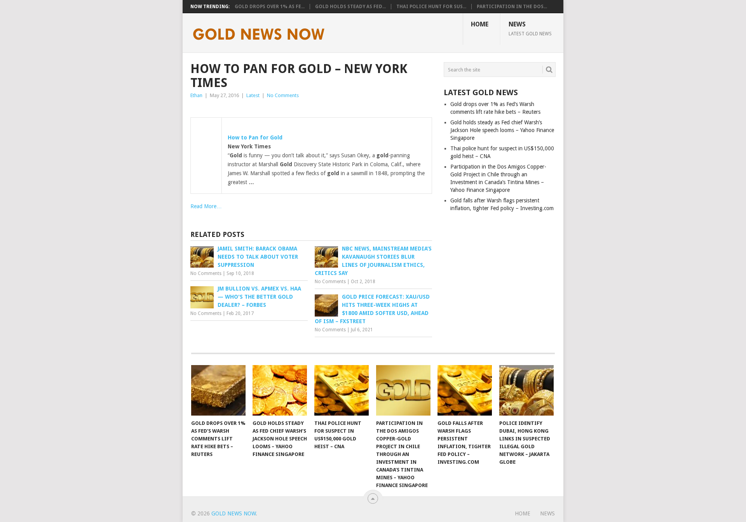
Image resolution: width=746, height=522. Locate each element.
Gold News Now (233, 513)
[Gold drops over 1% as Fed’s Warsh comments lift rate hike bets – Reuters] (218, 390)
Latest (253, 95)
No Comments (283, 95)
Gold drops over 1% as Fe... (270, 6)
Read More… (206, 206)
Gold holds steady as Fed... (350, 6)
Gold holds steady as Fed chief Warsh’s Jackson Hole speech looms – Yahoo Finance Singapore (502, 130)
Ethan (196, 95)
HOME (479, 24)
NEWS (530, 28)
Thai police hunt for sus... (431, 6)
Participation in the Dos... (512, 6)
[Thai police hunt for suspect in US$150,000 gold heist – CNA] (341, 390)
